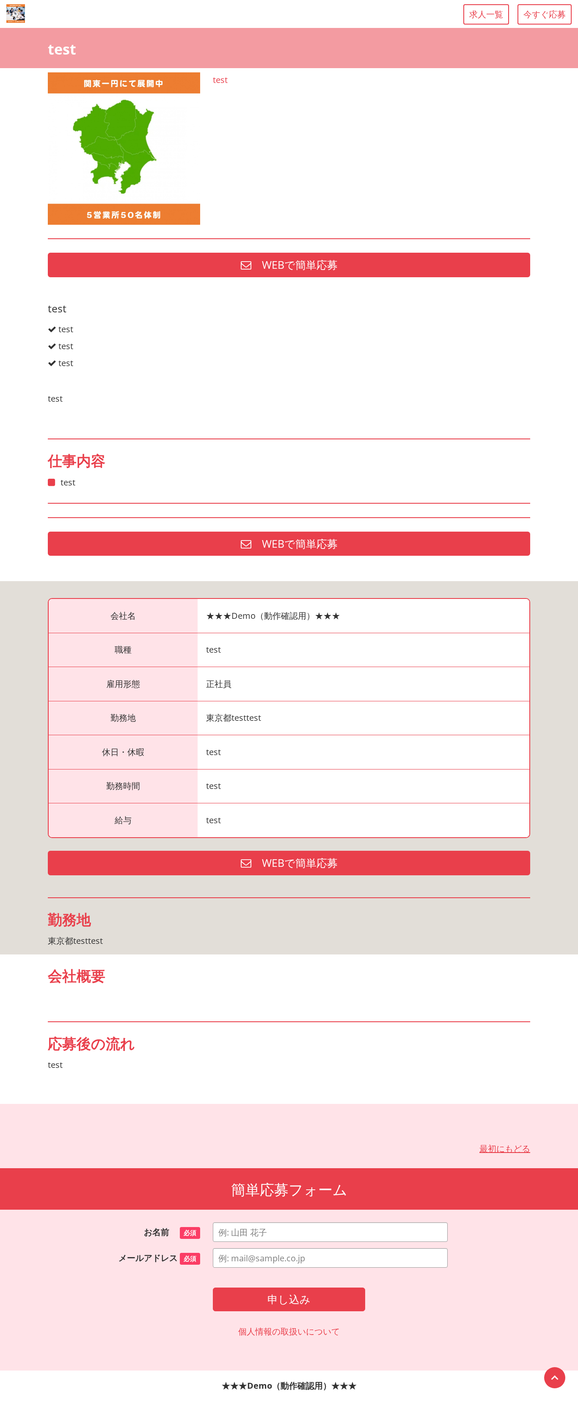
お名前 (170, 1232)
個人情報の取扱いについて (289, 1331)
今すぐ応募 (544, 14)
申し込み (289, 1299)
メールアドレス (157, 1257)
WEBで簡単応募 (294, 264)
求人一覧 (486, 14)
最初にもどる (504, 1148)
